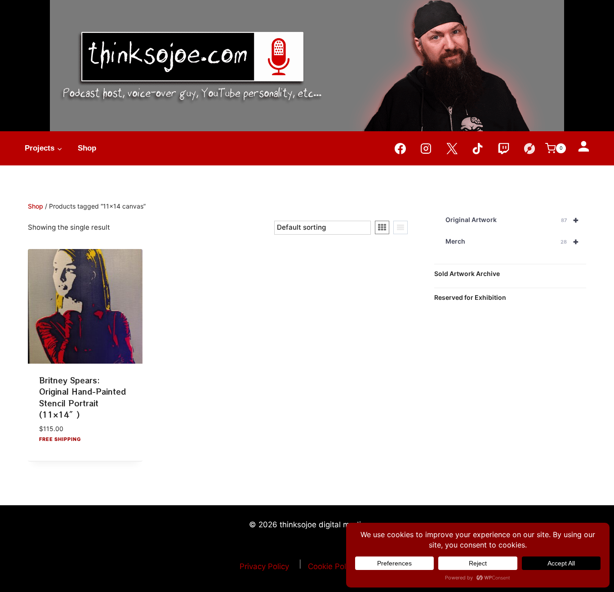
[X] (451, 148)
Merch (511, 241)
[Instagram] (426, 148)
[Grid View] (382, 227)
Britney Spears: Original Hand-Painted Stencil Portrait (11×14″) (82, 397)
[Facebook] (400, 148)
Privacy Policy (264, 566)
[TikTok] (478, 148)
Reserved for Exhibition (470, 297)
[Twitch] (503, 148)
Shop (87, 148)
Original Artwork (511, 219)
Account (583, 146)
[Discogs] (529, 148)
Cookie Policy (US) (341, 566)
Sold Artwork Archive (467, 273)
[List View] (400, 227)
